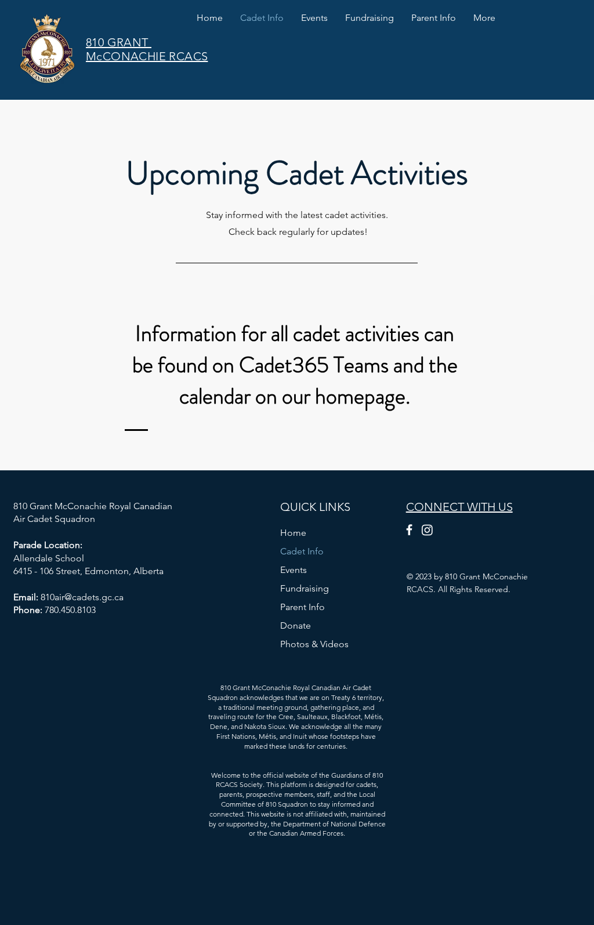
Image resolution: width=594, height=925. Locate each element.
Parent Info (302, 606)
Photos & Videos (314, 644)
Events (293, 569)
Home (293, 532)
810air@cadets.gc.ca (82, 597)
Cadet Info (302, 551)
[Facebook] (409, 530)
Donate (295, 625)
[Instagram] (427, 530)
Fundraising (304, 588)
